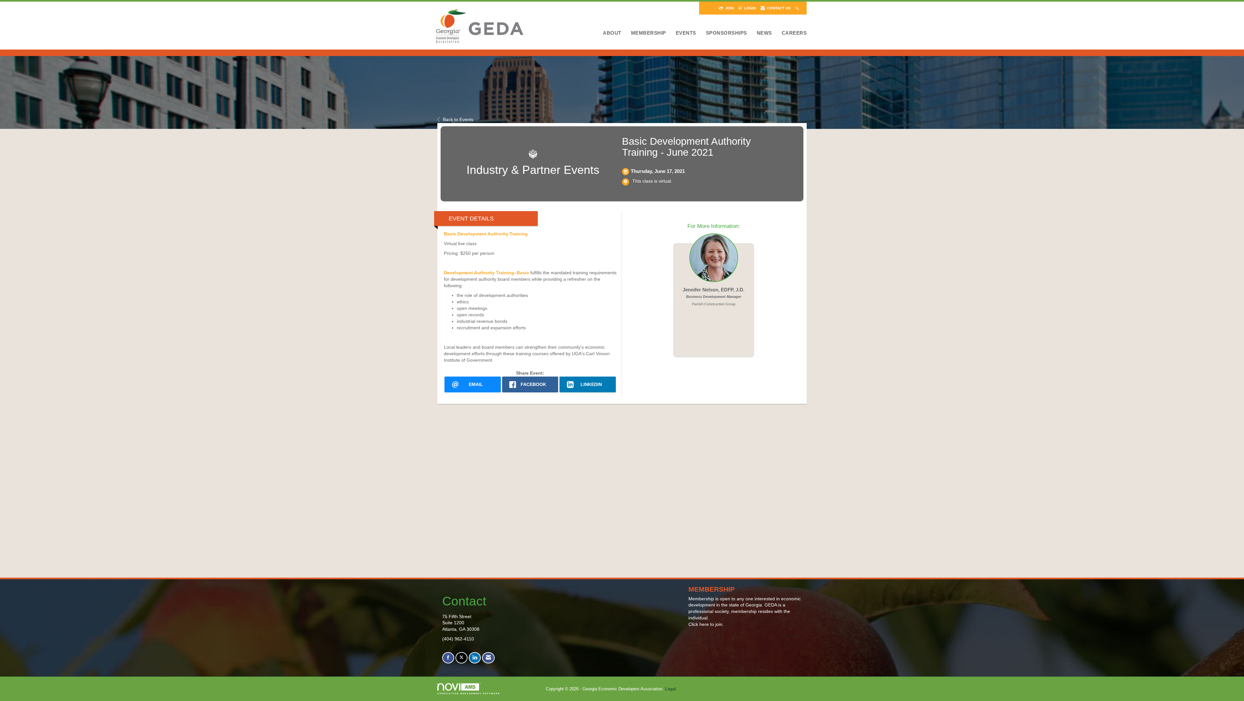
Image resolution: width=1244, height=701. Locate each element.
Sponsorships (726, 33)
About (612, 33)
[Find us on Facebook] (448, 657)
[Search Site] (797, 8)
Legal (670, 689)
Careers (794, 33)
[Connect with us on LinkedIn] (475, 657)
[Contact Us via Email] (488, 657)
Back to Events (458, 119)
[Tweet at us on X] (461, 657)
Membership (648, 33)
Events (686, 33)
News (764, 33)
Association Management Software (468, 693)
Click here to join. (706, 624)
